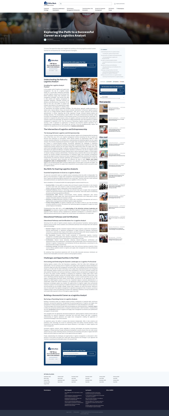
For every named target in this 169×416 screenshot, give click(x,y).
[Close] (108, 198)
